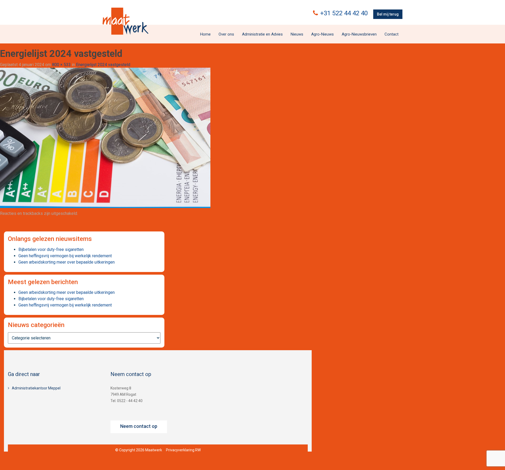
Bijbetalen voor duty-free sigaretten (51, 249)
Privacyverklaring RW (183, 450)
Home (205, 34)
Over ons (226, 34)
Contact (391, 34)
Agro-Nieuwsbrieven (359, 34)
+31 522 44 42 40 (344, 13)
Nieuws (297, 34)
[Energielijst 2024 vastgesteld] (105, 137)
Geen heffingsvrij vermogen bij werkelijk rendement (65, 255)
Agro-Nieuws (322, 34)
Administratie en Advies (262, 34)
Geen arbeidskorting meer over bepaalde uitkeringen (66, 262)
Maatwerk (125, 21)
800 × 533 (61, 64)
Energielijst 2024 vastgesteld (103, 64)
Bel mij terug (388, 14)
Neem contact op (138, 426)
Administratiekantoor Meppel (36, 388)
